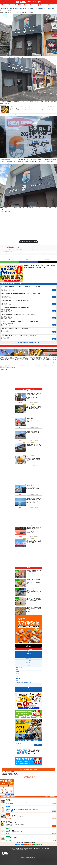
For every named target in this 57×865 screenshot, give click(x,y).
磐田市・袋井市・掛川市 (34, 2)
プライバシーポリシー (45, 848)
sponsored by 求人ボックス (20, 283)
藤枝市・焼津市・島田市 (19, 673)
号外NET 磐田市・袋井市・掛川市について (18, 849)
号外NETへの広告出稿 (29, 848)
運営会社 (16, 848)
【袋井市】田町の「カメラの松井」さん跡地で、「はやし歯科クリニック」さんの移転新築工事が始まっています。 (33, 487)
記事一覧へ (28, 259)
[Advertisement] (28, 380)
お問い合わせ (37, 848)
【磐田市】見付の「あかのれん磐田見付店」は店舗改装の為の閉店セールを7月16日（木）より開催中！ (33, 541)
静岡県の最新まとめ (19, 667)
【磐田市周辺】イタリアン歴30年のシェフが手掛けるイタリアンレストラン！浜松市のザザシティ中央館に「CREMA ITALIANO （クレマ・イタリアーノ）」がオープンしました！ (33, 530)
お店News (25, 4)
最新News (10, 4)
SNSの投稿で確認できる (20, 163)
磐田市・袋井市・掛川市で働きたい (8, 283)
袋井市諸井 (13, 367)
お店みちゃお (31, 4)
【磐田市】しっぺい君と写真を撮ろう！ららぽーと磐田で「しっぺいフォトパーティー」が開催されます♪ (33, 599)
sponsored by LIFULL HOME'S (50, 796)
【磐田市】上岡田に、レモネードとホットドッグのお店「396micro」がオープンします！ (34, 420)
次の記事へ (47, 259)
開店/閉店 (19, 4)
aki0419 (7, 369)
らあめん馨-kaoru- (17, 207)
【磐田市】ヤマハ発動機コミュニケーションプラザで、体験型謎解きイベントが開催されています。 (33, 571)
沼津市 (17, 680)
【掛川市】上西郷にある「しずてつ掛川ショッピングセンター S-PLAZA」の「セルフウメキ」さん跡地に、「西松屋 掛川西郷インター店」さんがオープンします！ (33, 396)
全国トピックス (4, 4)
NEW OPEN (2, 367)
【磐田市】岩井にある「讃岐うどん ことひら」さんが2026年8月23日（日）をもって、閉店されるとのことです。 (34, 407)
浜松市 (17, 676)
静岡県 (10, 10)
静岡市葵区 (17, 671)
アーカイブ (54, 4)
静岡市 (17, 669)
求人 (15, 4)
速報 (49, 4)
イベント (44, 4)
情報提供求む (21, 848)
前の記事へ (10, 259)
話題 (40, 4)
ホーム (12, 848)
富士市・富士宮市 (18, 678)
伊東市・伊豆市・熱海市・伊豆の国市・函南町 (23, 682)
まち (36, 4)
